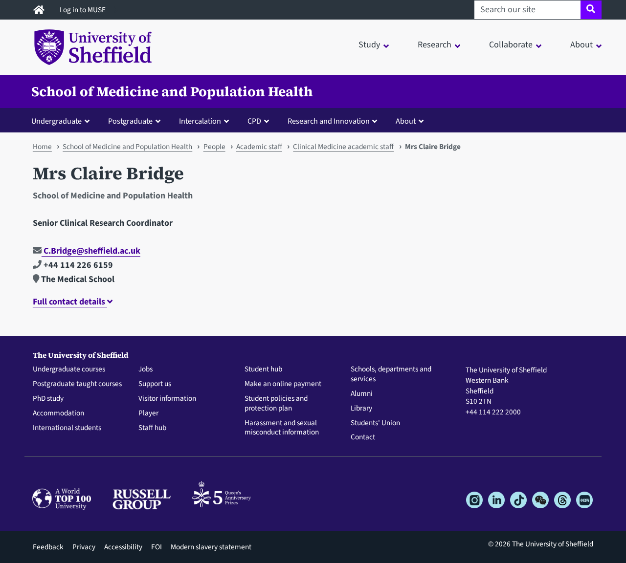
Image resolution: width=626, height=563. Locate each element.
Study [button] (369, 45)
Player (148, 413)
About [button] (581, 45)
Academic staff (259, 146)
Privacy (83, 546)
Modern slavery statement (211, 546)
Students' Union (375, 423)
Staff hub (152, 428)
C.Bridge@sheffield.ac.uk (91, 251)
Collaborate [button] (511, 45)
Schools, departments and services (391, 374)
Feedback (48, 546)
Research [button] (434, 45)
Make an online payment (283, 384)
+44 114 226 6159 (77, 265)
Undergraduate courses (69, 369)
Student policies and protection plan (276, 403)
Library (361, 408)
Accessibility (123, 546)
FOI (156, 546)
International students (67, 428)
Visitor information (167, 399)
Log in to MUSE (83, 9)
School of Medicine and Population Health (172, 91)
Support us (154, 384)
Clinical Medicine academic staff (343, 146)
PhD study (48, 399)
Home (42, 146)
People (214, 146)
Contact (363, 437)
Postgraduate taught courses (77, 384)
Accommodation (58, 413)
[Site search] (591, 9)
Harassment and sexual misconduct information (282, 428)
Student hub (263, 369)
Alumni (362, 394)
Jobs (145, 369)
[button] (62, 120)
